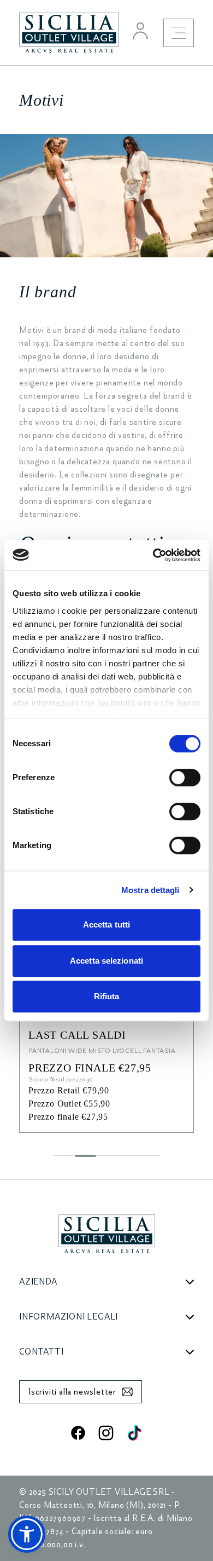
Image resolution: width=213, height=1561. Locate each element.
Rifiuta (107, 996)
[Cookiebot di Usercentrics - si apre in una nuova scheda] (153, 555)
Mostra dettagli (150, 890)
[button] (27, 1534)
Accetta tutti (106, 924)
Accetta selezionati (106, 960)
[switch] (184, 777)
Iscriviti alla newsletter (72, 1391)
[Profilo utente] (140, 30)
